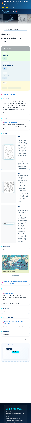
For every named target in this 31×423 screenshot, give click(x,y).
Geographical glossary (9, 293)
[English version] (16, 12)
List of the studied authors (10, 122)
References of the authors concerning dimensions (13, 322)
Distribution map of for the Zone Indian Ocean (15, 282)
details (5, 58)
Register (15, 351)
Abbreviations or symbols (9, 94)
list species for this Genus (14, 88)
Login (9, 349)
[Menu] (21, 12)
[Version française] (13, 12)
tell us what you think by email (18, 3)
